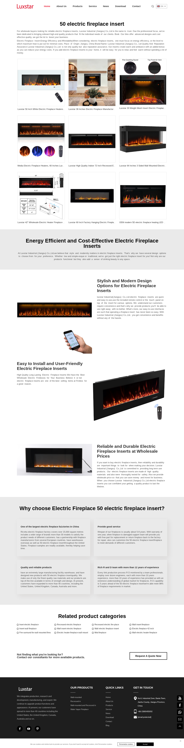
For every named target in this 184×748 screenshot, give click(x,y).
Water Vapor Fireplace (79, 709)
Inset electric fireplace (29, 624)
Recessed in (75, 701)
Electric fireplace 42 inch (143, 628)
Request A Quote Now (148, 656)
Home (47, 6)
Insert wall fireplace (28, 628)
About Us (61, 6)
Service (93, 6)
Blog (107, 725)
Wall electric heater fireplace (144, 633)
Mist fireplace (100, 633)
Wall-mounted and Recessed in (83, 705)
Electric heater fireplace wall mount (72, 633)
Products (77, 6)
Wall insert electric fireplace (69, 628)
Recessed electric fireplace (69, 624)
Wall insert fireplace (140, 624)
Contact (136, 6)
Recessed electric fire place (107, 624)
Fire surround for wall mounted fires (35, 633)
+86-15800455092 (145, 711)
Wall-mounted (76, 697)
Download (120, 6)
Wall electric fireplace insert (107, 628)
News (106, 6)
